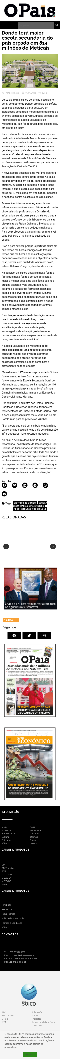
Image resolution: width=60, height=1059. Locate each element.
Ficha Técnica (8, 913)
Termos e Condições (12, 922)
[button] (3, 24)
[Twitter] (29, 635)
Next (53, 546)
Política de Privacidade (13, 918)
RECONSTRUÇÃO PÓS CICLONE (30, 509)
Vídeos (5, 927)
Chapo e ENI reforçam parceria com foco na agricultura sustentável (30, 605)
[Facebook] (14, 635)
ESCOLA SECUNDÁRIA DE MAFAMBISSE (30, 504)
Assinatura (7, 909)
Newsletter (7, 904)
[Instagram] (44, 635)
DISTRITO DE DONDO (25, 503)
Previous (6, 546)
